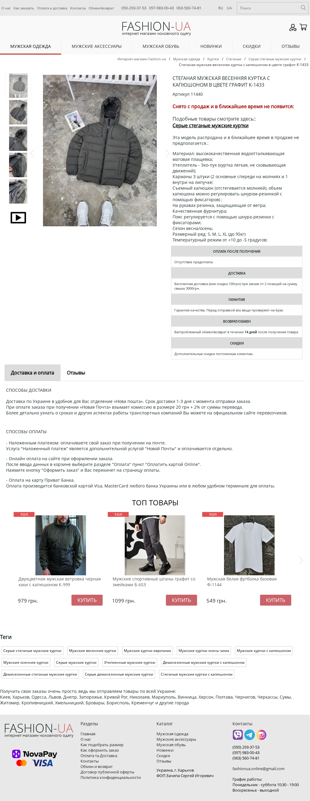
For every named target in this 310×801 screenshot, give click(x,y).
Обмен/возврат (101, 8)
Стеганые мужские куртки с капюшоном (196, 674)
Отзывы (291, 46)
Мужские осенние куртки (25, 662)
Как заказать (24, 8)
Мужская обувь (161, 46)
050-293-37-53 (133, 8)
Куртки (213, 59)
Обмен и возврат (97, 766)
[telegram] (249, 737)
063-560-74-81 (188, 8)
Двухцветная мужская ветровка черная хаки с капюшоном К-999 (59, 581)
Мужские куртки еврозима (147, 650)
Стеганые (233, 59)
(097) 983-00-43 (245, 752)
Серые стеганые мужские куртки (275, 59)
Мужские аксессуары (97, 46)
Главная (88, 733)
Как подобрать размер (102, 744)
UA (229, 8)
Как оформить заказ (100, 750)
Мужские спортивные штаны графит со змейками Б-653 (154, 581)
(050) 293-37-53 (245, 747)
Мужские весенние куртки (92, 650)
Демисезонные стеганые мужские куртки (40, 674)
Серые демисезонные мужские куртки (119, 674)
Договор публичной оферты (107, 772)
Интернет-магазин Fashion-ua (141, 59)
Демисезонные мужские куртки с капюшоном (204, 662)
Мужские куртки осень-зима (204, 650)
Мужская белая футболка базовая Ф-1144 (242, 581)
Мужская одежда (30, 46)
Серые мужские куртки (76, 662)
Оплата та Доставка (99, 755)
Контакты (78, 8)
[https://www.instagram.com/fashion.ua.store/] (261, 737)
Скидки (252, 46)
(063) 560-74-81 (245, 758)
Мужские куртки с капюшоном (264, 650)
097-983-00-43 (161, 8)
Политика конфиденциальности (111, 777)
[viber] (237, 737)
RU (220, 8)
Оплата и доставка (52, 8)
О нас (6, 8)
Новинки (211, 46)
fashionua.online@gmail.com (258, 768)
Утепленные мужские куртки (129, 662)
